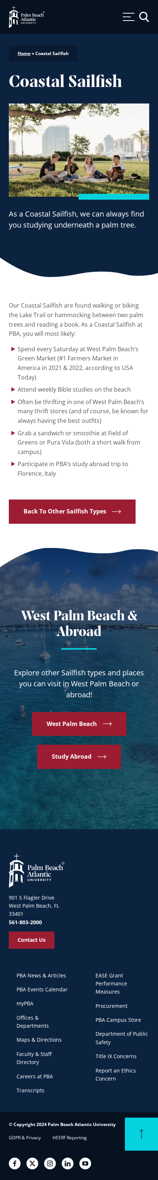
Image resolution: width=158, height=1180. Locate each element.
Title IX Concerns (116, 1056)
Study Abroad (71, 756)
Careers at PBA (35, 1076)
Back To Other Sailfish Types (65, 511)
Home (24, 53)
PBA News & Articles (41, 975)
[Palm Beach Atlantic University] (37, 870)
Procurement (112, 1005)
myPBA (25, 1003)
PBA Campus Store (118, 1019)
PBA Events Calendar (42, 989)
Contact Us (32, 939)
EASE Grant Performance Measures (111, 983)
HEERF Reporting (70, 1137)
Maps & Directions (39, 1039)
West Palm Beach (72, 723)
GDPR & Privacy (25, 1137)
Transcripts (30, 1090)
